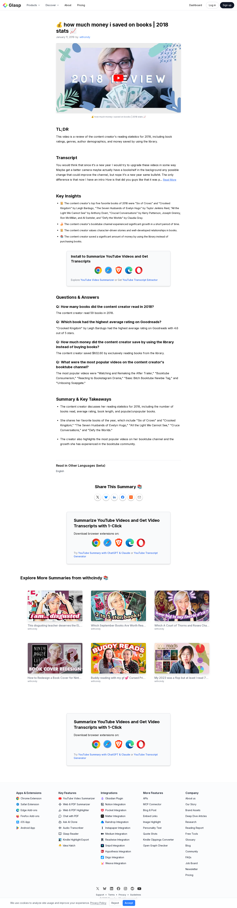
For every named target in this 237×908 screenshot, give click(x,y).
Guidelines (135, 894)
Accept (129, 902)
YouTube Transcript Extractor (140, 279)
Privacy (122, 894)
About (68, 5)
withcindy (84, 37)
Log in (212, 5)
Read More (169, 179)
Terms (111, 894)
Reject (115, 902)
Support (100, 894)
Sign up (227, 5)
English (60, 471)
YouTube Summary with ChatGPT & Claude (104, 552)
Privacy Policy (98, 902)
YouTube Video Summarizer (97, 279)
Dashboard (195, 5)
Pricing (81, 5)
